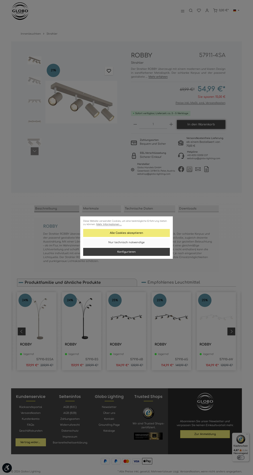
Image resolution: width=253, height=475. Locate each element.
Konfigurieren (126, 251)
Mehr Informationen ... (109, 224)
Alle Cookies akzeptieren (126, 233)
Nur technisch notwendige (126, 242)
